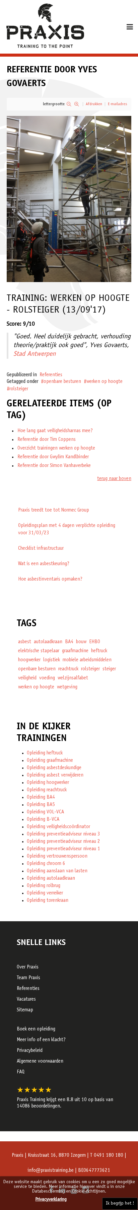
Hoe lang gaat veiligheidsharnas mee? (55, 430)
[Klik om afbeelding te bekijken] (69, 199)
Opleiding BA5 (41, 804)
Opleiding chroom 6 (46, 863)
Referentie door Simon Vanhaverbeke (54, 465)
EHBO (94, 642)
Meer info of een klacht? (41, 1040)
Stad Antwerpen (34, 354)
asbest (24, 642)
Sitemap (25, 1010)
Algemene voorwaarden (40, 1061)
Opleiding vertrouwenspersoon (57, 856)
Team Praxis (28, 978)
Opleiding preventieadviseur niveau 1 (63, 849)
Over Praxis (28, 967)
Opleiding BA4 (41, 797)
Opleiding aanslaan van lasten (57, 871)
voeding (47, 678)
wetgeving (67, 687)
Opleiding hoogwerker (48, 782)
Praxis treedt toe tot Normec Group (53, 510)
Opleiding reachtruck (47, 790)
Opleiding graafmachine (50, 760)
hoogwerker (29, 660)
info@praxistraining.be (51, 1170)
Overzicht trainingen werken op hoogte (56, 448)
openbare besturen (62, 381)
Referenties (51, 375)
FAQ (20, 1072)
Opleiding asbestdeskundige (54, 767)
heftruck (99, 651)
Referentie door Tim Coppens (46, 439)
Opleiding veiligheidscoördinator (58, 826)
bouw (81, 642)
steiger (109, 669)
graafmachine (75, 651)
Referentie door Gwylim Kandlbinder (53, 457)
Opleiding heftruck (45, 753)
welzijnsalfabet (73, 678)
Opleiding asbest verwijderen (55, 775)
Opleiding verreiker (45, 893)
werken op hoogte (104, 381)
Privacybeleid (30, 1050)
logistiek (51, 660)
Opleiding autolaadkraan (51, 878)
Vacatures (26, 999)
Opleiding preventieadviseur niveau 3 (63, 834)
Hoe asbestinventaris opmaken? (50, 579)
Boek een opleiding (36, 1029)
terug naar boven (114, 478)
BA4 (69, 642)
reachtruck (68, 669)
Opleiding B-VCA (43, 819)
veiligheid (27, 678)
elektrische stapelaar (38, 651)
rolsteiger (18, 389)
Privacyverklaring (51, 1199)
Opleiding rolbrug (43, 885)
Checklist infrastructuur (41, 548)
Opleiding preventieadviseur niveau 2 (63, 841)
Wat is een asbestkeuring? (43, 563)
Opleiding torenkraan (47, 900)
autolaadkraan (48, 642)
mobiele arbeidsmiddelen (87, 660)
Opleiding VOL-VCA (45, 812)
